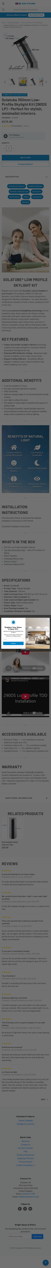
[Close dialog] (48, 619)
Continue (13, 643)
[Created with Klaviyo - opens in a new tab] (25, 649)
